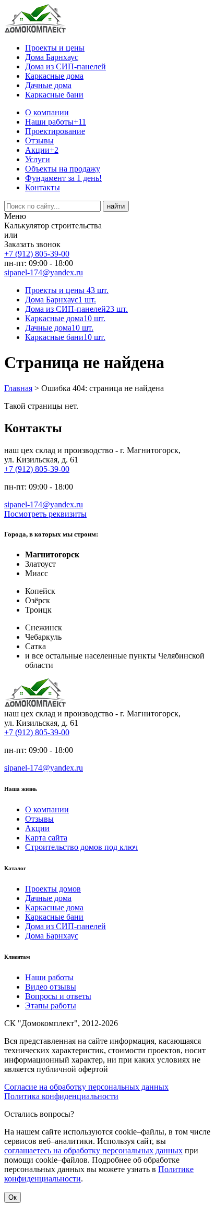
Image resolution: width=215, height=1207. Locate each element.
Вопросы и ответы (58, 996)
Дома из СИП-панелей (65, 66)
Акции (41, 149)
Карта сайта (46, 837)
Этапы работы (50, 1005)
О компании (47, 112)
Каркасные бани (54, 94)
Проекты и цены (55, 47)
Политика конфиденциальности (61, 1096)
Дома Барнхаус (51, 57)
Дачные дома (48, 85)
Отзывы (39, 140)
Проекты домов (53, 888)
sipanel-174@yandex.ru (43, 272)
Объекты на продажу (62, 168)
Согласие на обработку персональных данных (86, 1086)
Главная (18, 388)
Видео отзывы (50, 986)
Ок (12, 1197)
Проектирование (55, 131)
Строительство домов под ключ (81, 847)
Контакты (42, 187)
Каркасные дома (54, 75)
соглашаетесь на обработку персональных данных (93, 1150)
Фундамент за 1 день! (63, 178)
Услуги (37, 159)
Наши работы (55, 121)
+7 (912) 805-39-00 (36, 253)
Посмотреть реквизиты (45, 513)
